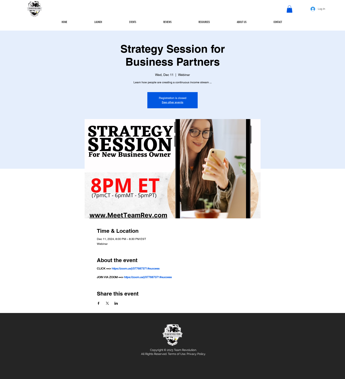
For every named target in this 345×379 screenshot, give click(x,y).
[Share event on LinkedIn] (116, 303)
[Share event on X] (107, 303)
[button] (289, 9)
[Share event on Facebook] (98, 303)
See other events (172, 102)
